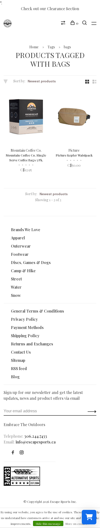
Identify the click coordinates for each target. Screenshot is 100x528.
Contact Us (21, 352)
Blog (15, 376)
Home (34, 47)
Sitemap (18, 360)
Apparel (18, 237)
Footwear (20, 254)
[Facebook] (13, 452)
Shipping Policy (25, 335)
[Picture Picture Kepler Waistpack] (74, 117)
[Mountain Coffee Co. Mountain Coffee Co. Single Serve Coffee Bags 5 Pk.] (26, 117)
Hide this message (48, 524)
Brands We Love (25, 229)
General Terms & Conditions (37, 311)
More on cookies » (77, 524)
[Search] (85, 23)
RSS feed (19, 368)
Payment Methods (27, 327)
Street (16, 278)
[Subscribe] (90, 411)
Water (16, 287)
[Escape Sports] (22, 484)
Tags (51, 47)
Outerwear (21, 246)
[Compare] (64, 23)
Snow (16, 295)
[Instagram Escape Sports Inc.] (22, 452)
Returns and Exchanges (32, 343)
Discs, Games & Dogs (31, 262)
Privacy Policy (24, 319)
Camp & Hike (23, 270)
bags (67, 47)
